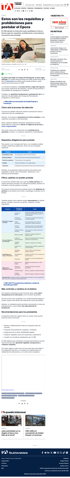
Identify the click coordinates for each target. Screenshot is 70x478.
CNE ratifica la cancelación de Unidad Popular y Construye (34, 433)
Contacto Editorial (63, 463)
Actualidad (17, 8)
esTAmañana (39, 5)
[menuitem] (17, 8)
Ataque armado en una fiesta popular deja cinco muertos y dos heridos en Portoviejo (58, 84)
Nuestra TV (57, 16)
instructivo (10, 81)
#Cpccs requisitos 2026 (8, 397)
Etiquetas (66, 458)
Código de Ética (64, 461)
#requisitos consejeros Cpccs (33, 393)
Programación (38, 8)
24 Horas (52, 8)
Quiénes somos (64, 465)
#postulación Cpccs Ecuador (26, 395)
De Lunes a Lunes (30, 5)
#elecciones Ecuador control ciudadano (13, 393)
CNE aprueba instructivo (8, 390)
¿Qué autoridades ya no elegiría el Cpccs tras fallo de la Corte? (11, 433)
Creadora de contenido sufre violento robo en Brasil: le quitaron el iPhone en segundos (59, 72)
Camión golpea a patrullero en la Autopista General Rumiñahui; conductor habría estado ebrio (59, 39)
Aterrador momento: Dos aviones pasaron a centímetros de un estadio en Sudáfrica (59, 61)
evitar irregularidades (9, 126)
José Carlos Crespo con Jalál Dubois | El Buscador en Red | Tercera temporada (59, 50)
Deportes (23, 8)
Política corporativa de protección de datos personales (54, 468)
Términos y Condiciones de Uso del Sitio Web (56, 470)
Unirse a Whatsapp (8, 73)
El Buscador (5, 465)
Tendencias (30, 8)
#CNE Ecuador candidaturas (9, 395)
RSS (3, 468)
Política (4, 428)
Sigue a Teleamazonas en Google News (11, 458)
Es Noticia (56, 31)
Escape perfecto (47, 5)
